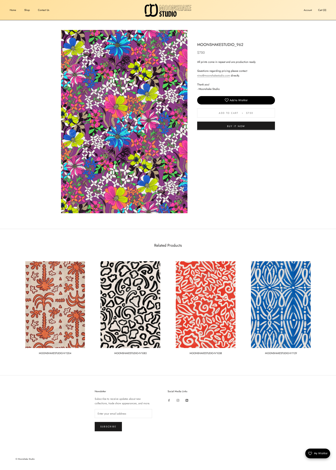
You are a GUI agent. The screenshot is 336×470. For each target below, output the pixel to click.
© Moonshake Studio (25, 458)
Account (308, 10)
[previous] (12, 306)
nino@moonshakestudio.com (213, 75)
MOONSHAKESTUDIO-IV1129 (281, 353)
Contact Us (43, 10)
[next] (323, 306)
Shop (27, 10)
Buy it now (236, 126)
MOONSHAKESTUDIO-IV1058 (206, 353)
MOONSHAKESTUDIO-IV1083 (130, 353)
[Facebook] (169, 400)
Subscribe (108, 426)
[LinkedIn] (187, 400)
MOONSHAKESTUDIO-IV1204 (55, 353)
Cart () (322, 10)
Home (13, 10)
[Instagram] (178, 400)
